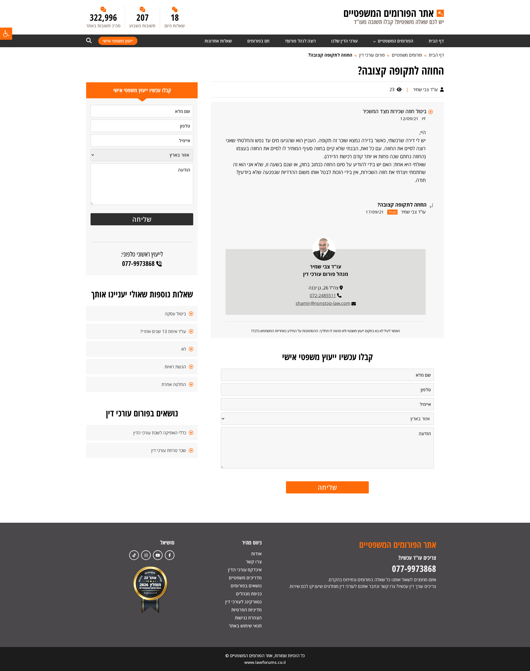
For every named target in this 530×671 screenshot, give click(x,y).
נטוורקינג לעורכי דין (243, 602)
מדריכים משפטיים (245, 578)
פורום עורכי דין (372, 55)
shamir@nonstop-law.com (323, 303)
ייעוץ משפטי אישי (118, 41)
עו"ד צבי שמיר (426, 89)
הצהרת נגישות (248, 618)
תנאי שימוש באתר (245, 626)
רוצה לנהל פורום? (300, 41)
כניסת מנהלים (249, 594)
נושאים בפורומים (246, 586)
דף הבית (436, 41)
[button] (6, 34)
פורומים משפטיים (407, 55)
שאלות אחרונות (218, 41)
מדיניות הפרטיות (246, 610)
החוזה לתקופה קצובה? (330, 55)
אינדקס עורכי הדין (245, 570)
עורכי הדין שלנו (344, 41)
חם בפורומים (258, 41)
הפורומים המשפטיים (395, 41)
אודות (256, 554)
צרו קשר (254, 562)
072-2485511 (323, 295)
